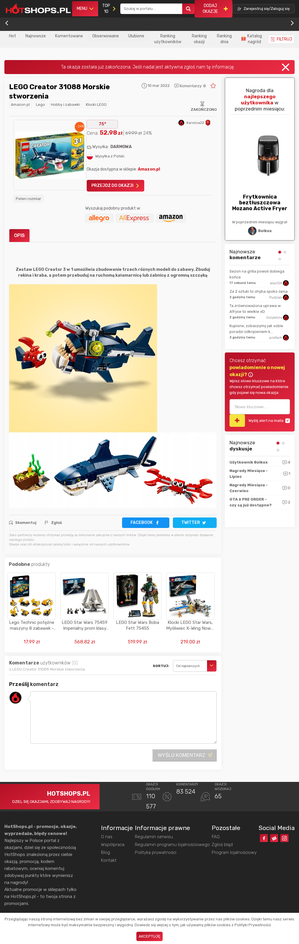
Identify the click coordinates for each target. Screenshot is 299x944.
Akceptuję (149, 936)
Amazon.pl (20, 104)
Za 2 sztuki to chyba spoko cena (259, 291)
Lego (40, 104)
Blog (105, 852)
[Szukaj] (188, 8)
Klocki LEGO (96, 104)
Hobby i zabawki (65, 104)
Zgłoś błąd (222, 844)
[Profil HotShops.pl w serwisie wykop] (274, 838)
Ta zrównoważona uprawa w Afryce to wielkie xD (255, 308)
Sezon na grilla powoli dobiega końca (257, 274)
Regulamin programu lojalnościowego (172, 844)
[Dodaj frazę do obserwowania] (237, 420)
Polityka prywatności (155, 852)
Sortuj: (161, 666)
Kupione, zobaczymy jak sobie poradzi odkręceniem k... (256, 329)
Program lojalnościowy (234, 852)
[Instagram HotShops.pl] (284, 838)
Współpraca (112, 844)
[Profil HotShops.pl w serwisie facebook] (264, 838)
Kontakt (109, 860)
